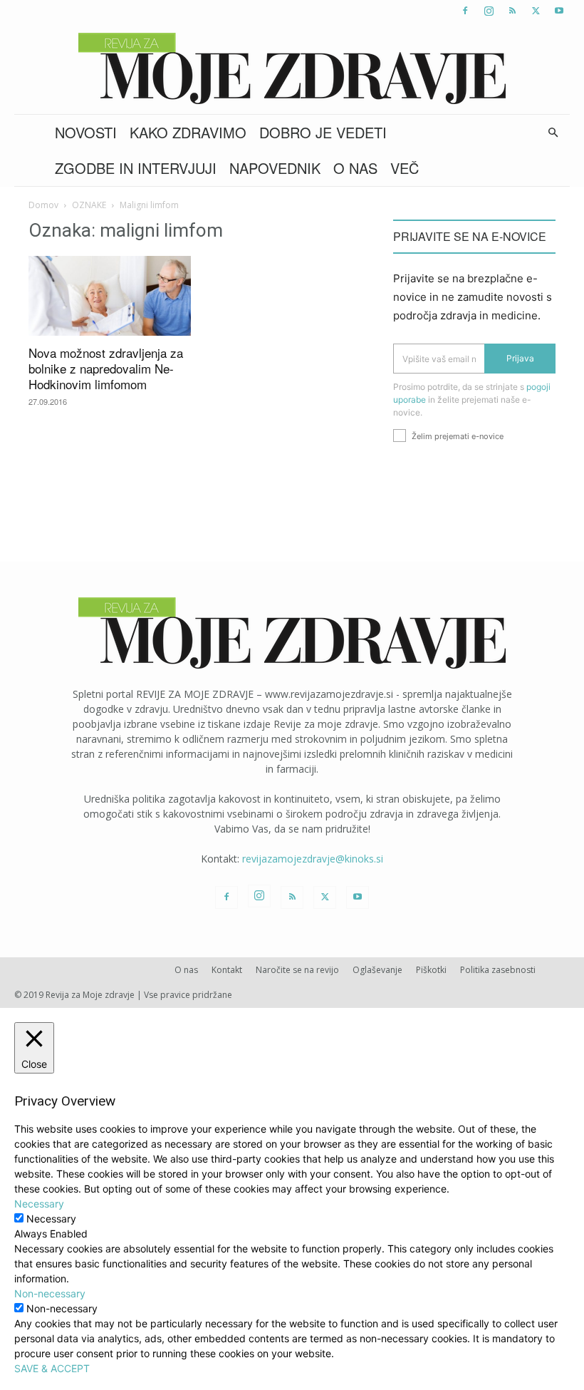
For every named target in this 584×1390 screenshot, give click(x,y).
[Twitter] (535, 10)
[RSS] (512, 10)
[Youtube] (559, 10)
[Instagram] (488, 10)
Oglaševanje (377, 970)
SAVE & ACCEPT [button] (52, 1368)
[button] (553, 133)
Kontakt (227, 970)
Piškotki (431, 970)
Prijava (520, 358)
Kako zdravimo (188, 132)
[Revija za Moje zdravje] (292, 68)
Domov (43, 205)
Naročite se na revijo (297, 970)
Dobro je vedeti (323, 132)
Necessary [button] (39, 1204)
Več (404, 168)
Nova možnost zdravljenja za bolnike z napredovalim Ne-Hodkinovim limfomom (105, 368)
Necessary (51, 1219)
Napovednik (274, 168)
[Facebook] (465, 10)
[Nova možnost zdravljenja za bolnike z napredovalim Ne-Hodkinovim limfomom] (109, 296)
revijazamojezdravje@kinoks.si (312, 858)
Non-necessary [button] (49, 1293)
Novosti (86, 132)
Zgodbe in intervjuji (136, 168)
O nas (355, 168)
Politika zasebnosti (498, 970)
